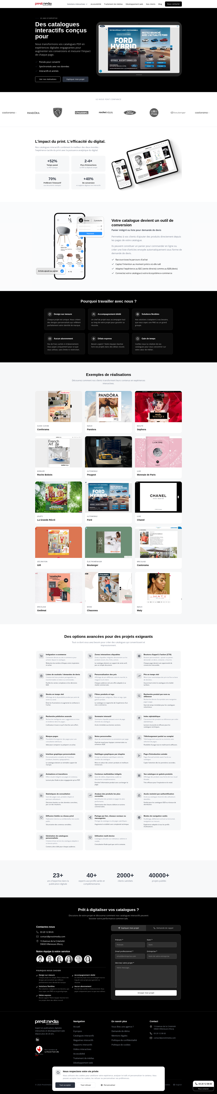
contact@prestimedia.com (52, 936)
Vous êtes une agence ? (123, 1026)
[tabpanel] (146, 967)
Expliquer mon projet (75, 79)
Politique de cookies (121, 1044)
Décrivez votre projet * (124, 963)
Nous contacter (173, 4)
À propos (77, 1031)
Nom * (149, 940)
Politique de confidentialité (124, 1040)
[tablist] (146, 928)
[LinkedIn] (37, 1039)
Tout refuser (86, 1085)
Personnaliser (109, 1085)
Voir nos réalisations (47, 79)
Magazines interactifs (83, 1040)
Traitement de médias (113, 4)
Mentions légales (119, 1035)
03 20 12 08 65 (160, 1033)
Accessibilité (96, 4)
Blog (160, 4)
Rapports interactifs (82, 1044)
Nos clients (150, 4)
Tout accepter (65, 1085)
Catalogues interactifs (83, 1035)
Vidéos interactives (82, 1049)
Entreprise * (152, 951)
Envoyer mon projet (146, 993)
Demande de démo (121, 1031)
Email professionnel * (124, 951)
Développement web (134, 4)
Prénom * (119, 940)
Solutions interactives (76, 4)
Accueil (76, 1026)
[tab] (128, 928)
